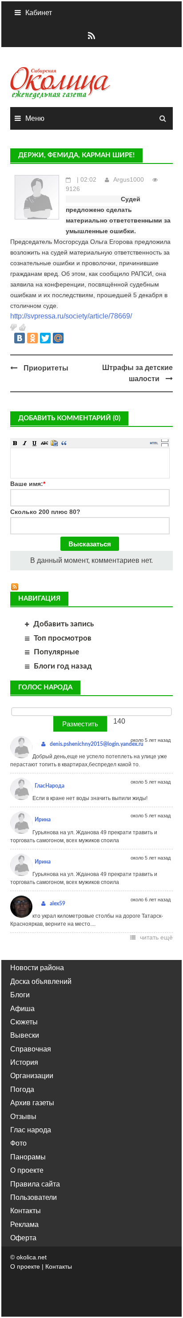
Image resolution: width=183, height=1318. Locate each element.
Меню (34, 118)
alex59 (57, 903)
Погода (22, 1089)
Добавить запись (63, 624)
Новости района (37, 968)
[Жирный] (15, 443)
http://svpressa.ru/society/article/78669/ (71, 316)
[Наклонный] (25, 443)
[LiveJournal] (71, 338)
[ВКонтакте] (19, 338)
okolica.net (31, 1257)
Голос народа (45, 687)
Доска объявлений (41, 981)
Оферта (23, 1238)
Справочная (30, 1049)
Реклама (24, 1224)
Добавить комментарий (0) (69, 418)
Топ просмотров (63, 638)
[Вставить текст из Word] (54, 443)
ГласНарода (49, 785)
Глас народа (30, 1130)
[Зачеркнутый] (44, 443)
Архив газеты (32, 1103)
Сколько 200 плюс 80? (45, 511)
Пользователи (33, 1197)
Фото (18, 1143)
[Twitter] (45, 338)
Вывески (24, 1035)
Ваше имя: (27, 483)
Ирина (43, 819)
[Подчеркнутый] (35, 443)
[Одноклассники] (32, 338)
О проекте (27, 1170)
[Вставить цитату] (64, 443)
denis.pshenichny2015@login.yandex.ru (96, 744)
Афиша (22, 1008)
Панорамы (28, 1157)
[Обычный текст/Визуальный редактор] (154, 443)
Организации (31, 1075)
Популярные (56, 652)
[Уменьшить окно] (165, 444)
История (24, 1062)
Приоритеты (46, 368)
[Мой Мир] (58, 338)
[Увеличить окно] (165, 440)
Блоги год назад (63, 666)
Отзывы (23, 1116)
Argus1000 (128, 179)
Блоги (20, 995)
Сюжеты (24, 1022)
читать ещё (156, 937)
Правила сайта (35, 1184)
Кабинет (38, 12)
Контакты (25, 1210)
